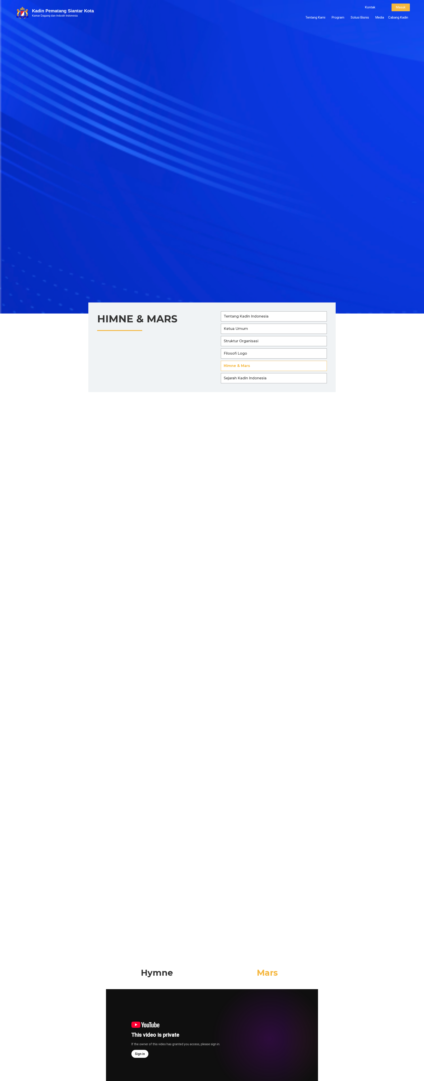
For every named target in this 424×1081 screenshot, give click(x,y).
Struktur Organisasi (241, 341)
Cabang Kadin (398, 17)
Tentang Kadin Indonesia (246, 316)
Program (338, 17)
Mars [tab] (267, 973)
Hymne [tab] (157, 973)
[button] (370, 7)
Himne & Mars (237, 366)
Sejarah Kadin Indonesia (245, 378)
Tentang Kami (315, 17)
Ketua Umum (236, 329)
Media (379, 17)
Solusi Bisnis (360, 17)
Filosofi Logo (235, 353)
